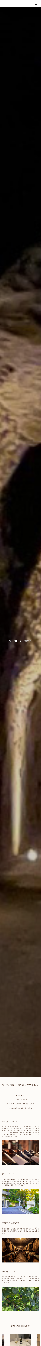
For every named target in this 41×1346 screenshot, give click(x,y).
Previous (4, 1341)
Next (37, 1341)
